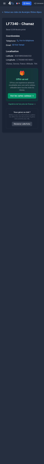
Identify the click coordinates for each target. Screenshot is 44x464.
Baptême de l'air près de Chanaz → (22, 104)
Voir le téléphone (26, 40)
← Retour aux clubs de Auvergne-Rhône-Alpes (22, 12)
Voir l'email (19, 45)
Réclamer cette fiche (22, 124)
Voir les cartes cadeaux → (22, 96)
